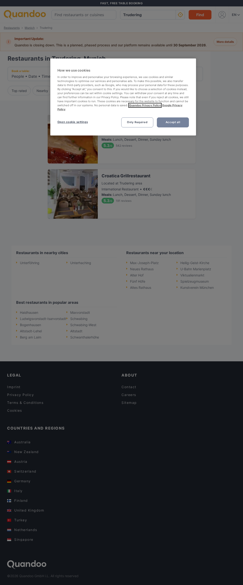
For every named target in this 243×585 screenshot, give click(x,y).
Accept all (173, 122)
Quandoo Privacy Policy (145, 105)
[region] (123, 96)
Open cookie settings (72, 122)
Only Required (137, 122)
